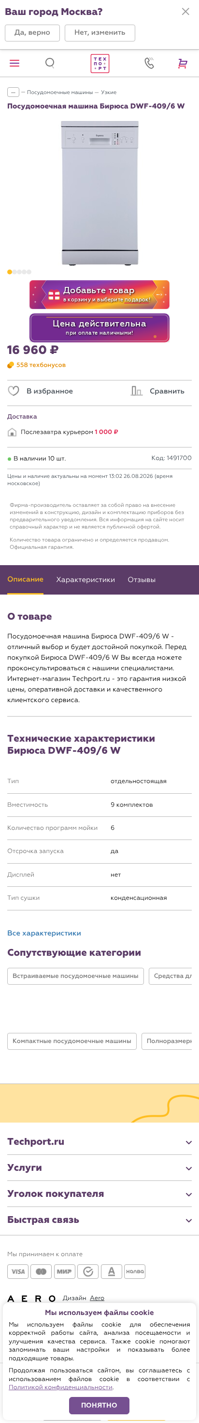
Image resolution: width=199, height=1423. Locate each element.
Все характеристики (44, 933)
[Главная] (99, 63)
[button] (32, 33)
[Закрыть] (185, 11)
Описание (25, 579)
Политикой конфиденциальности (61, 1387)
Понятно (99, 1405)
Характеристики (85, 579)
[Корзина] (184, 63)
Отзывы (142, 579)
